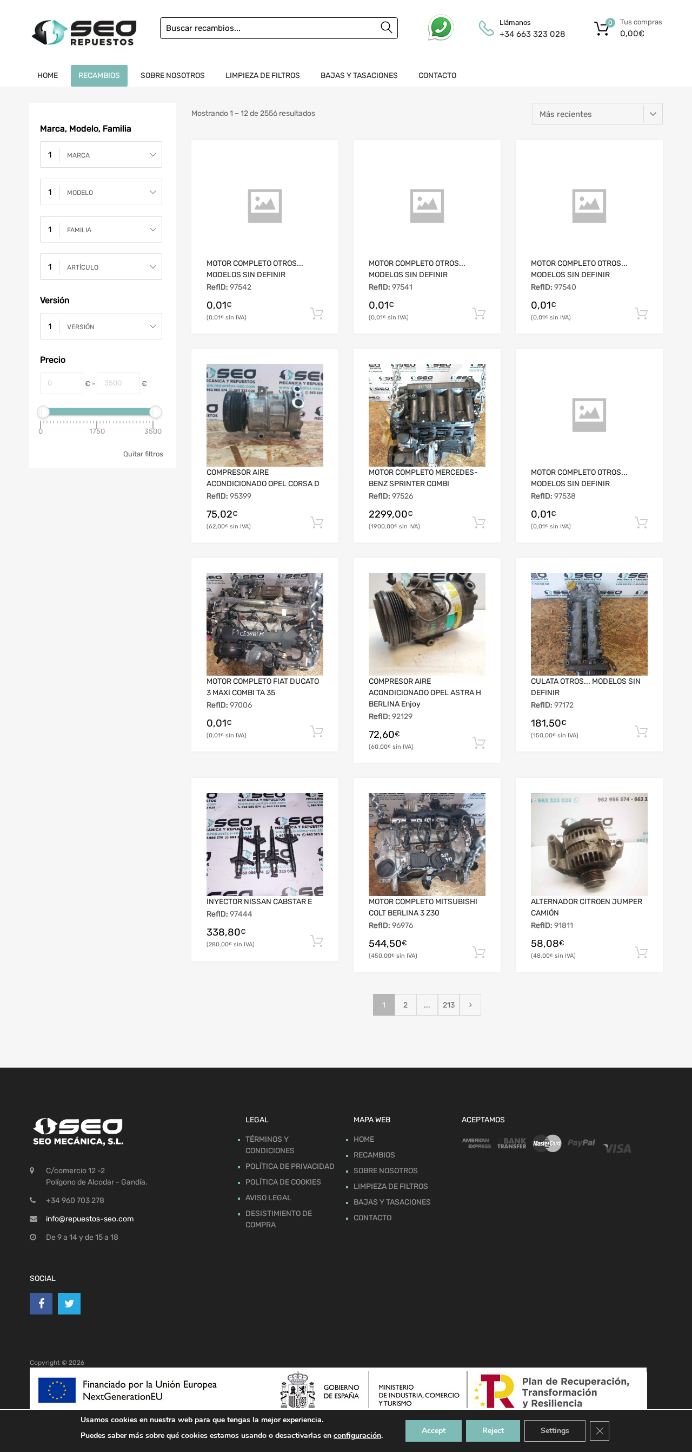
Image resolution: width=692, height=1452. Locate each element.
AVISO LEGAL (268, 1197)
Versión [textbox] (80, 327)
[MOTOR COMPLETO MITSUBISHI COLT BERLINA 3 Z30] (427, 844)
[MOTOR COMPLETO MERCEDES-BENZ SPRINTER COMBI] (427, 415)
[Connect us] (41, 1303)
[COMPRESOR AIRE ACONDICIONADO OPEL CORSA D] (265, 415)
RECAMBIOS (99, 75)
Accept (433, 1430)
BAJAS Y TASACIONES (359, 75)
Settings (555, 1430)
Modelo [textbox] (80, 193)
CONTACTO (437, 75)
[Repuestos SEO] (84, 32)
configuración (357, 1435)
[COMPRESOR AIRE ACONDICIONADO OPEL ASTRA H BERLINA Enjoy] (427, 624)
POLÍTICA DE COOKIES (283, 1182)
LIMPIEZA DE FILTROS (262, 75)
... (427, 1005)
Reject (493, 1430)
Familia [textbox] (79, 230)
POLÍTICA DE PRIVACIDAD (290, 1166)
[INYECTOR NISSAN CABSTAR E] (265, 844)
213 (449, 1005)
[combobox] (101, 154)
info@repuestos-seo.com (90, 1219)
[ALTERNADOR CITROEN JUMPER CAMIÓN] (589, 844)
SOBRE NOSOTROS (173, 75)
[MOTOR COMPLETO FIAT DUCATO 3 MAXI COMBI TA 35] (265, 624)
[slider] (43, 411)
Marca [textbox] (78, 155)
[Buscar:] (279, 28)
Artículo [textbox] (82, 267)
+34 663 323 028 (526, 34)
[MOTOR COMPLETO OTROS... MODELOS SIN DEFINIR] (265, 206)
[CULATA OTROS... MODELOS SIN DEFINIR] (589, 624)
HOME (47, 75)
